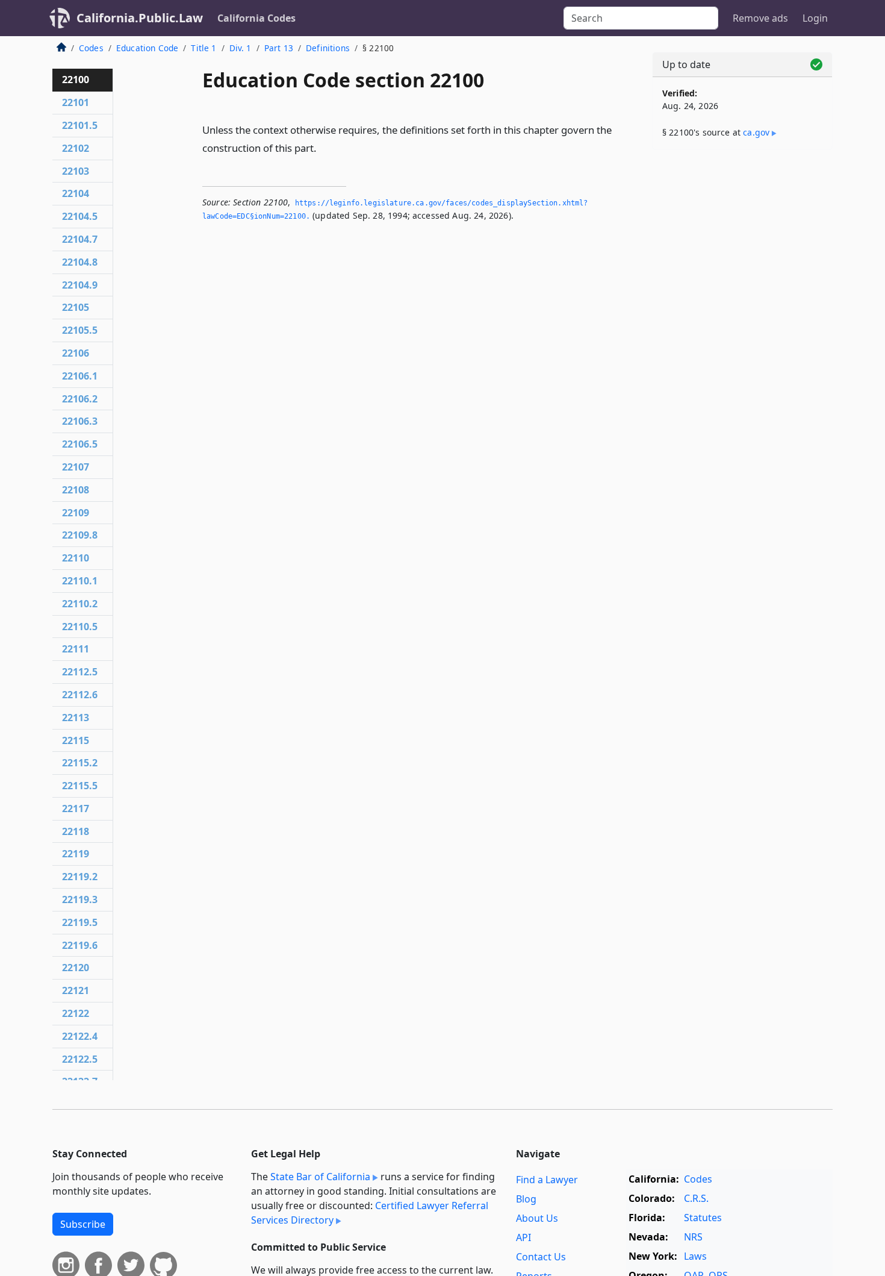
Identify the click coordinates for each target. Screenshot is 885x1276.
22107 (75, 467)
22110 (75, 558)
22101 (75, 102)
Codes (91, 48)
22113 (75, 717)
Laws (695, 1256)
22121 (75, 990)
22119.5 (80, 922)
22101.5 (80, 125)
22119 (75, 853)
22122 (75, 1013)
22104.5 (80, 216)
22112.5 (80, 671)
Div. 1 (240, 48)
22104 (75, 193)
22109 (75, 512)
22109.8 (80, 535)
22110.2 (80, 603)
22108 (75, 489)
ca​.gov (756, 132)
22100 (75, 79)
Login (815, 18)
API (523, 1237)
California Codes (256, 18)
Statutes (703, 1217)
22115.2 (80, 762)
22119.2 (80, 876)
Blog (526, 1199)
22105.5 (80, 330)
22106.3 (80, 421)
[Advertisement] (742, 347)
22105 (75, 307)
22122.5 (80, 1059)
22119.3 (80, 899)
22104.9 (80, 285)
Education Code (147, 48)
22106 (75, 353)
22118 (75, 831)
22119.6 (80, 945)
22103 (75, 171)
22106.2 (80, 398)
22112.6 (80, 694)
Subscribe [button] (82, 1224)
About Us (537, 1218)
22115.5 (80, 785)
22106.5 (80, 444)
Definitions (328, 48)
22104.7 (80, 239)
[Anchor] (323, 147)
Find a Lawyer (547, 1179)
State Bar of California (320, 1176)
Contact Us (541, 1256)
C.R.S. (696, 1198)
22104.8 (80, 262)
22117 (75, 808)
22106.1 (80, 376)
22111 (75, 648)
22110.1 (80, 580)
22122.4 (80, 1036)
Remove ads (760, 18)
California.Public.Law (139, 18)
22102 (75, 148)
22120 (75, 967)
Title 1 (203, 48)
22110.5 (80, 626)
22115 (75, 740)
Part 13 (278, 48)
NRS (693, 1236)
